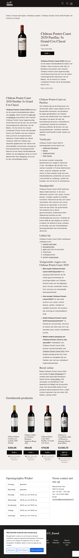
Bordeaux (44, 69)
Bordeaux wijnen (34, 16)
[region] (25, 541)
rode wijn (63, 66)
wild (44, 249)
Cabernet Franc (49, 153)
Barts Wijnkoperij (57, 374)
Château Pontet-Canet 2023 (53, 351)
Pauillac (44, 66)
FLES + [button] (14, 452)
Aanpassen (11, 550)
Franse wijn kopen (19, 16)
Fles (46, 53)
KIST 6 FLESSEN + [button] (64, 453)
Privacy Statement (55, 541)
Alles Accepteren (37, 550)
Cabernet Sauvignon (50, 148)
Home (8, 16)
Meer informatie (47, 88)
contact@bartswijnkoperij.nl (63, 499)
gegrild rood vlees (49, 244)
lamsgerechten (48, 247)
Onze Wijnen (56, 379)
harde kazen (54, 257)
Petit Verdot (47, 156)
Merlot (45, 151)
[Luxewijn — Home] (9, 3)
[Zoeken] (67, 3)
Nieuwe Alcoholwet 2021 (67, 542)
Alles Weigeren (23, 550)
